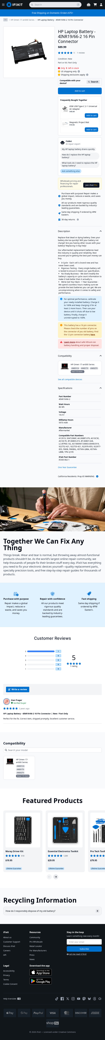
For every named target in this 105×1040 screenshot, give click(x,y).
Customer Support (11, 941)
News (32, 959)
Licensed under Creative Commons (60, 1032)
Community (35, 937)
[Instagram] (73, 998)
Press (32, 955)
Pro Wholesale (36, 941)
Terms (6, 979)
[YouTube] (78, 998)
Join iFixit (91, 185)
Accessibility (8, 971)
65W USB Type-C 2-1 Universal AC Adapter (83, 107)
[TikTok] (56, 998)
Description (64, 231)
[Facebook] (62, 998)
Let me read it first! (78, 954)
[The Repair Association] (100, 998)
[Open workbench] (88, 4)
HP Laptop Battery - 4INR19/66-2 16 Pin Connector (60, 20)
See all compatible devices (70, 379)
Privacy (6, 975)
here (93, 334)
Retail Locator (36, 946)
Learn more (69, 342)
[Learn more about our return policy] (78, 219)
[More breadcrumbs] (5, 19)
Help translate (9, 998)
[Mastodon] (84, 998)
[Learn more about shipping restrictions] (79, 71)
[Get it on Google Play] (41, 981)
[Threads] (94, 998)
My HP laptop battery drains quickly (78, 149)
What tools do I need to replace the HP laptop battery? (79, 164)
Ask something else (71, 171)
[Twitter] (67, 998)
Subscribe (84, 949)
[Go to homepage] (16, 4)
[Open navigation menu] (3, 4)
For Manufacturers (38, 950)
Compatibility (65, 355)
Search (94, 81)
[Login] (101, 4)
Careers (6, 950)
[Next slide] (55, 876)
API (4, 955)
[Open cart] (95, 4)
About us (7, 937)
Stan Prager (16, 700)
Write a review (19, 689)
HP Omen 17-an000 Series (22, 20)
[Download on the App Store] (41, 972)
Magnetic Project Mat (79, 122)
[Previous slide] (49, 876)
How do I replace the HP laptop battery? (76, 156)
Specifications (65, 388)
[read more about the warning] (97, 476)
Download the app (40, 965)
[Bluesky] (89, 998)
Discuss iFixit (9, 946)
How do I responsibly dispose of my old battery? (30, 910)
